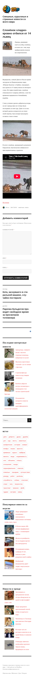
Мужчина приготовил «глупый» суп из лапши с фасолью (23, 364)
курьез (14, 452)
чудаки (5, 492)
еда (9, 441)
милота (5, 456)
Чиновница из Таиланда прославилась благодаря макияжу (23, 621)
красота (19, 448)
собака (16, 480)
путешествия (25, 472)
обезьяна (11, 460)
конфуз (5, 448)
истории (17, 445)
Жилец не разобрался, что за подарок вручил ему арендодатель (22, 540)
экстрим (13, 492)
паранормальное (9, 468)
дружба (25, 437)
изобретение (7, 445)
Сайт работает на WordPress (14, 667)
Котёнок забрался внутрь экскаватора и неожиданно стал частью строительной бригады (17, 389)
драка (19, 437)
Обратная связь (7, 673)
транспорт (7, 488)
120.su (7, 207)
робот (12, 476)
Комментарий (9, 230)
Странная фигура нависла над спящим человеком (22, 375)
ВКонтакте (14, 673)
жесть (15, 441)
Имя (5, 258)
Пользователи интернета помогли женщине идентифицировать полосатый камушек (16, 403)
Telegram (24, 673)
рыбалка (20, 476)
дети (5, 437)
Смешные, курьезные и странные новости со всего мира (15, 19)
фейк (22, 488)
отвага (26, 207)
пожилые (6, 472)
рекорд (5, 476)
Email (5, 267)
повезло (20, 468)
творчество (19, 484)
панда (15, 464)
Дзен (19, 673)
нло (4, 460)
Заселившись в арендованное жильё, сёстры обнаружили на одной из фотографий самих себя (17, 597)
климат (24, 445)
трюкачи (16, 488)
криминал (6, 452)
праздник (15, 472)
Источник (6, 202)
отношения (7, 464)
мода (12, 456)
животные (21, 207)
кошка (13, 448)
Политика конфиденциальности (11, 669)
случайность (7, 480)
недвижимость (21, 456)
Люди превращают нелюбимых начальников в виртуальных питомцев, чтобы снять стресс (18, 517)
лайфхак (22, 452)
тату (11, 484)
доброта (11, 437)
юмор (20, 492)
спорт (5, 484)
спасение (24, 480)
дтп (4, 441)
